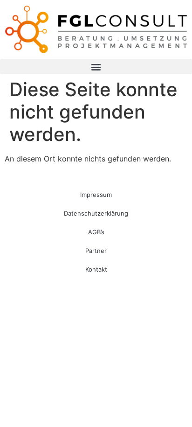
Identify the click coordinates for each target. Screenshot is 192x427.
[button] (96, 66)
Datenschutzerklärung (96, 213)
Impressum (96, 194)
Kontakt (96, 269)
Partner (96, 250)
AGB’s (96, 232)
